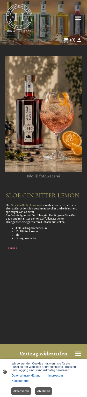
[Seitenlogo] (19, 17)
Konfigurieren (20, 381)
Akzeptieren (21, 391)
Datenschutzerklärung (26, 375)
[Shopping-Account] (79, 40)
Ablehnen (43, 391)
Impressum (55, 375)
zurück (12, 248)
